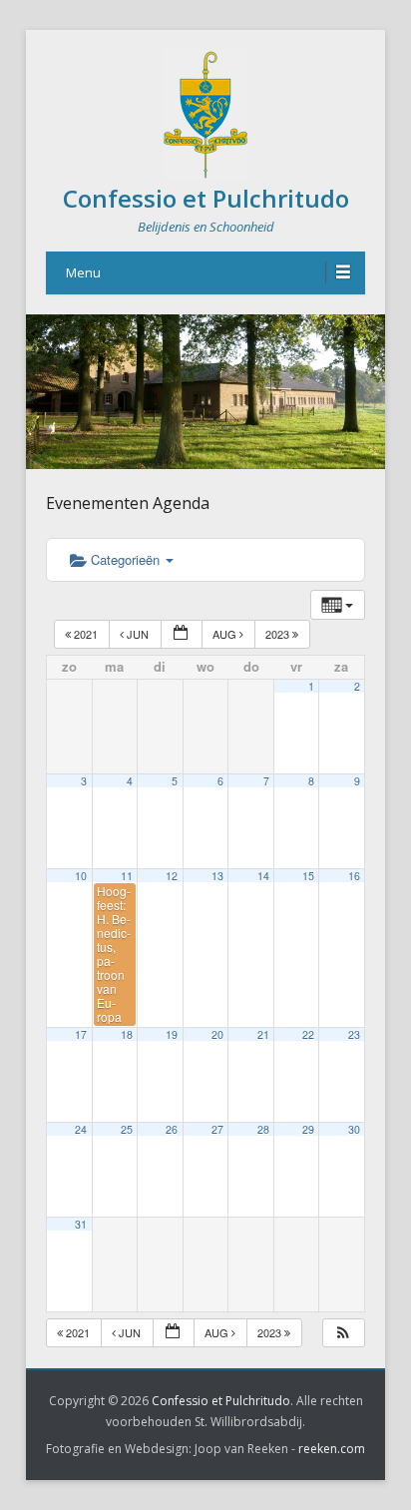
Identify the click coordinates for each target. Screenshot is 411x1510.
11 (127, 875)
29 (308, 1129)
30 (354, 1129)
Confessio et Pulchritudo (206, 198)
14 (263, 875)
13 (217, 875)
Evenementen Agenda (127, 503)
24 (81, 1129)
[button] (343, 1332)
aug (225, 634)
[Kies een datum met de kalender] (182, 634)
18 (127, 1034)
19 (172, 1034)
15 (308, 875)
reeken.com (331, 1448)
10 (81, 875)
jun (138, 634)
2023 (278, 634)
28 (263, 1129)
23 (354, 1034)
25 (127, 1129)
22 (308, 1034)
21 (263, 1034)
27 (217, 1129)
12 (172, 875)
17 (81, 1034)
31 (81, 1224)
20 (217, 1034)
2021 (86, 634)
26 (172, 1129)
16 (354, 875)
